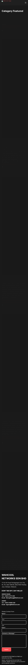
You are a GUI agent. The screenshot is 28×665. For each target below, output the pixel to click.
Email (4, 627)
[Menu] (25, 2)
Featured (4, 24)
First (3, 619)
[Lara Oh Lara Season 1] (14, 224)
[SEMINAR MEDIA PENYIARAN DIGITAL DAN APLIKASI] (14, 88)
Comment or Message (8, 633)
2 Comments (21, 573)
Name (4, 613)
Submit (6, 649)
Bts (3, 162)
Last (3, 625)
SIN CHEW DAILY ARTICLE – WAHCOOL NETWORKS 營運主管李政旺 (14, 438)
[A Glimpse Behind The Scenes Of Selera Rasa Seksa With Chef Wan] (14, 362)
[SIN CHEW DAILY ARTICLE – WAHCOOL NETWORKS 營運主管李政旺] (14, 500)
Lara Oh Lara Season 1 (9, 164)
